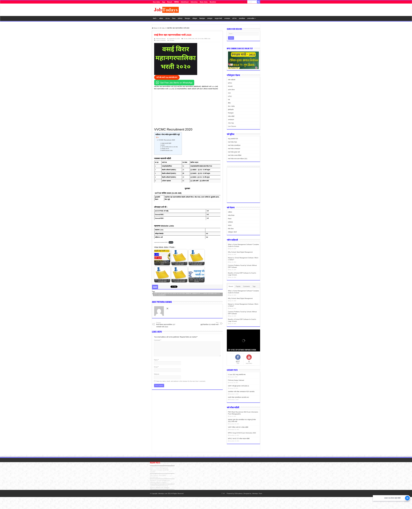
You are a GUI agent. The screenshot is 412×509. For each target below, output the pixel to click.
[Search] (258, 2)
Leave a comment (161, 40)
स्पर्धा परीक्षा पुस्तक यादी (234, 152)
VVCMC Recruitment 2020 (166, 140)
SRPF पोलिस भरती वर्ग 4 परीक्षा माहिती (238, 427)
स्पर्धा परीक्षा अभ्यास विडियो (234, 155)
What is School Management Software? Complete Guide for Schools (159, 470)
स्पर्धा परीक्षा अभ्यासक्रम (234, 149)
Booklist (213, 2)
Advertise (194, 2)
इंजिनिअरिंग (231, 109)
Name (156, 360)
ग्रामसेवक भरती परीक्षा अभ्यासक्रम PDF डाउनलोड (241, 391)
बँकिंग (229, 103)
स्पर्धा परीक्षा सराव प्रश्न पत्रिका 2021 (237, 158)
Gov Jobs (156, 2)
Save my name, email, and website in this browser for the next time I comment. (181, 381)
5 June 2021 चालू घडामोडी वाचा (236, 374)
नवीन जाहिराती (231, 80)
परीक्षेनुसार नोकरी (232, 232)
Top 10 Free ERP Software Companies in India (242, 350)
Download (170, 242)
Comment (157, 340)
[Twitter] (246, 2)
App (163, 2)
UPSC (230, 96)
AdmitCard (185, 2)
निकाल (173, 18)
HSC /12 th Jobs (199, 38)
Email (156, 367)
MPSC (230, 83)
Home (155, 28)
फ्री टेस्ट (234, 18)
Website (156, 374)
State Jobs (204, 2)
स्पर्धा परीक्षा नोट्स (232, 142)
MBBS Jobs (207, 38)
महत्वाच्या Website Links (167, 150)
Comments (246, 286)
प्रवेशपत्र (180, 18)
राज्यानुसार (209, 18)
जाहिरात (161, 18)
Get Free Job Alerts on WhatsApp (176, 82)
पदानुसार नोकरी (218, 18)
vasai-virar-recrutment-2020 (161, 242)
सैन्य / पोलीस (231, 106)
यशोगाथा (176, 2)
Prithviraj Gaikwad (160, 38)
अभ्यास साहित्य (250, 18)
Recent (231, 286)
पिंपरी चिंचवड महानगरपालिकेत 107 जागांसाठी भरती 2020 (165, 325)
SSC (229, 93)
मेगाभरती (230, 86)
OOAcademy (238, 493)
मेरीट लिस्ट (231, 229)
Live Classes (232, 126)
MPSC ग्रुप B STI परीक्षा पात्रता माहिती (238, 438)
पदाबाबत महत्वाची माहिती (166, 143)
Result (169, 2)
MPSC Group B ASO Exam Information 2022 (242, 433)
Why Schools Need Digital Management (240, 252)
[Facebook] (243, 2)
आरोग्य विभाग (231, 90)
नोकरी (154, 18)
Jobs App (231, 123)
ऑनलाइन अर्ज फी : (165, 148)
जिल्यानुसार (187, 18)
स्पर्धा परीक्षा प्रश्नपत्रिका (234, 145)
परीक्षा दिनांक (231, 215)
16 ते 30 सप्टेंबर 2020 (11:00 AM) (169, 146)
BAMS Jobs (191, 38)
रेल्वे (229, 99)
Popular (238, 286)
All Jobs (167, 18)
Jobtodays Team (257, 493)
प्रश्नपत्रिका (242, 18)
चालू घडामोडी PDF (233, 139)
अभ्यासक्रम (227, 18)
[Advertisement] (186, 108)
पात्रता (229, 225)
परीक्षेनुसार (194, 18)
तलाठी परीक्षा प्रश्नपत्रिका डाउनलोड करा (238, 397)
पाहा (207, 233)
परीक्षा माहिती (231, 116)
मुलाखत (163, 145)
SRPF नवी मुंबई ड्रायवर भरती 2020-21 (238, 386)
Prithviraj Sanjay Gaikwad (236, 380)
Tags (254, 286)
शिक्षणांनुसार (202, 18)
